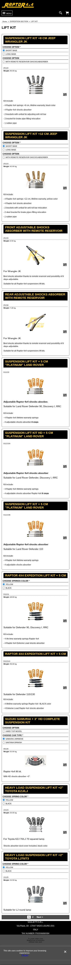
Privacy (24, 955)
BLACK (8, 588)
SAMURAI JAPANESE (14, 739)
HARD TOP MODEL (14, 731)
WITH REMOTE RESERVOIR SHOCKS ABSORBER (27, 62)
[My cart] (67, 13)
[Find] (61, 13)
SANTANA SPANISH (14, 742)
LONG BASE (11, 54)
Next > (40, 917)
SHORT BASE (11, 50)
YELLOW (9, 584)
